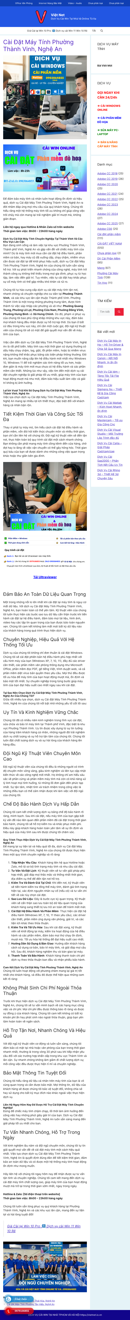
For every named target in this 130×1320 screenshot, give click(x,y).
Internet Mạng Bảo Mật (50, 3)
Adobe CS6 (104, 228)
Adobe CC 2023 (107, 204)
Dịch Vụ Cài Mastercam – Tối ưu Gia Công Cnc (110, 420)
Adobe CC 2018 (107, 173)
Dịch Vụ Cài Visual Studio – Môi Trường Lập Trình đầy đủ (110, 433)
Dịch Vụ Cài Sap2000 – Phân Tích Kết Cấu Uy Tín (110, 460)
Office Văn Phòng (23, 3)
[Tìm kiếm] (119, 312)
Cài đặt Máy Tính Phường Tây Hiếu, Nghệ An (30, 1304)
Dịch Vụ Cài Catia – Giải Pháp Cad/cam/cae (109, 447)
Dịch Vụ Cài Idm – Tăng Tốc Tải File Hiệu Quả (108, 375)
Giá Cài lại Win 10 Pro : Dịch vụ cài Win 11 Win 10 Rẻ (57, 30)
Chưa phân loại (95, 3)
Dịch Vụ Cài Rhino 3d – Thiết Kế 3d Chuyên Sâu (108, 474)
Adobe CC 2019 (107, 178)
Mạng (100, 267)
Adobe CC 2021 (107, 193)
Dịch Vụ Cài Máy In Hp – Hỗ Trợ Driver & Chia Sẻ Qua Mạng (110, 344)
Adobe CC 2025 (107, 223)
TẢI (94, 30)
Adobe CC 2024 (107, 214)
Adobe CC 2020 (107, 184)
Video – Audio (75, 3)
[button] (101, 30)
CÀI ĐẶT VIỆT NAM (109, 243)
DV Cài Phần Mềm (108, 258)
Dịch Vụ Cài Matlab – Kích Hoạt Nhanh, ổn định (109, 406)
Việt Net (58, 15)
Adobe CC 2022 (107, 199)
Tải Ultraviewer (45, 577)
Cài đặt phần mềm (109, 234)
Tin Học (102, 282)
